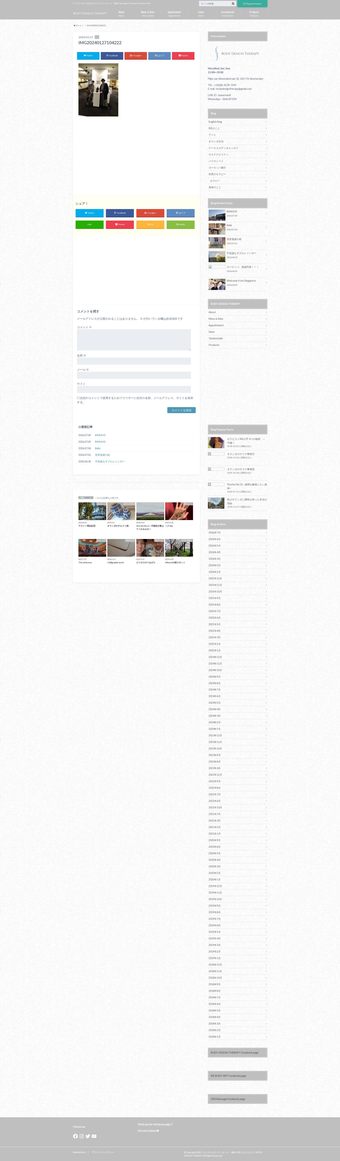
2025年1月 (215, 650)
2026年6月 (215, 539)
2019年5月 (215, 931)
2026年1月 (215, 571)
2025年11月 (215, 584)
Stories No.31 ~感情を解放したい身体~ (247, 486)
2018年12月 (215, 964)
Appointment (253, 3)
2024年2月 (215, 722)
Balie (97, 448)
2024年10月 (215, 670)
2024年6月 (215, 696)
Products (254, 13)
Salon (201, 13)
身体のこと (215, 187)
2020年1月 (215, 879)
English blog (215, 121)
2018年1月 (215, 1036)
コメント (84, 327)
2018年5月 (215, 1010)
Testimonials (227, 13)
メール (83, 369)
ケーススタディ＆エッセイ (223, 147)
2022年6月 (215, 800)
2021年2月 (215, 827)
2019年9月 (215, 905)
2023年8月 (215, 761)
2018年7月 (215, 997)
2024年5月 (215, 702)
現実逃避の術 (102, 454)
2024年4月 (215, 709)
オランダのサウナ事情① (240, 453)
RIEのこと (214, 128)
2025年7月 (215, 611)
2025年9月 (215, 598)
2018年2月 (215, 1030)
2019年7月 (215, 918)
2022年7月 (215, 794)
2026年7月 (215, 532)
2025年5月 (215, 624)
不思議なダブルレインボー (110, 461)
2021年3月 (215, 820)
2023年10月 (215, 748)
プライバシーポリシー (102, 1152)
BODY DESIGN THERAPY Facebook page (235, 1052)
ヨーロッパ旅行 (217, 167)
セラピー (215, 180)
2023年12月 (215, 735)
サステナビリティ (218, 154)
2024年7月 (215, 689)
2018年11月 (215, 971)
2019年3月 (215, 944)
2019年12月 (215, 886)
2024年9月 (215, 676)
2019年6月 (215, 925)
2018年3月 (215, 1023)
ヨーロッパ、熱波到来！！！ (243, 268)
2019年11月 (215, 892)
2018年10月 (215, 977)
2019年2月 (215, 951)
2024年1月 (215, 728)
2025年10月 (215, 591)
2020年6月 (215, 846)
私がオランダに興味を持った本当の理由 (247, 501)
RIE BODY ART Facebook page (228, 1075)
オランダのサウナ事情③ (240, 469)
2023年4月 (215, 768)
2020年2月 (215, 872)
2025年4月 (215, 630)
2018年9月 (215, 984)
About (121, 13)
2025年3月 (215, 637)
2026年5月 (215, 545)
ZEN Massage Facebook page (228, 1098)
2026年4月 (215, 552)
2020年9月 (215, 840)
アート (212, 134)
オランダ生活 (216, 141)
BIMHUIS (100, 435)
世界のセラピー (217, 174)
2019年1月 (215, 958)
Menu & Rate (148, 13)
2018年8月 (215, 990)
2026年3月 (215, 558)
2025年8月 (215, 604)
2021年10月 (215, 807)
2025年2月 (215, 643)
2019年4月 (215, 938)
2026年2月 (215, 565)
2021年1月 (215, 833)
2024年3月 (215, 715)
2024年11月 (215, 663)
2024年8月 (215, 683)
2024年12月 (215, 656)
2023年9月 (215, 755)
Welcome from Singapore (241, 282)
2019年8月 (215, 912)
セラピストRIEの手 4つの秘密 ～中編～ (246, 440)
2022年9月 (215, 781)
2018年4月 (215, 1017)
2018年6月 (215, 1003)
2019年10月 (215, 899)
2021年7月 (215, 813)
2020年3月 (215, 866)
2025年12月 (215, 578)
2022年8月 (215, 787)
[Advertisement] (136, 157)
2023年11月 (215, 741)
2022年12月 (215, 774)
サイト (81, 383)
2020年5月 (215, 853)
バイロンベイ (216, 160)
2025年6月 (215, 617)
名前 (81, 355)
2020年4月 (215, 859)
